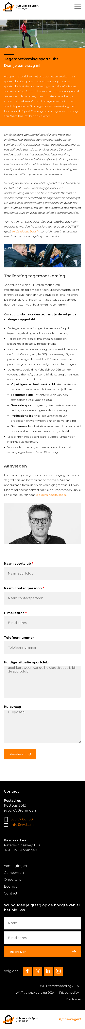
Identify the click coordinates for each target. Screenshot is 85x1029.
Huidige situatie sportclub (26, 662)
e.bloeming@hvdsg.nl (51, 495)
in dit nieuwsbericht (25, 231)
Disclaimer (73, 999)
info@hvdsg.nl (23, 825)
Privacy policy (69, 992)
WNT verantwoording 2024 (35, 992)
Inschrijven (18, 952)
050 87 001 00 (21, 819)
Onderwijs (12, 879)
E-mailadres (14, 613)
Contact (10, 893)
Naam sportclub (17, 563)
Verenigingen (15, 866)
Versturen (18, 754)
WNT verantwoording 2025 (59, 986)
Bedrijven (12, 886)
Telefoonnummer (19, 638)
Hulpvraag (12, 707)
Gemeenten (14, 873)
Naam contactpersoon (23, 588)
